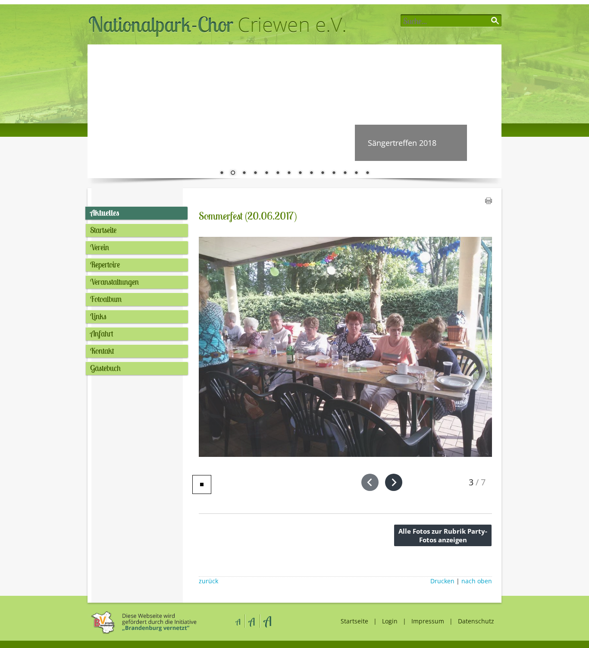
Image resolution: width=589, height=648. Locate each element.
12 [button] (345, 173)
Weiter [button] (488, 111)
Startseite (103, 230)
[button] (370, 482)
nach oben (476, 581)
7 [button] (289, 173)
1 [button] (221, 173)
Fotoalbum (106, 299)
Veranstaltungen (114, 282)
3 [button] (244, 173)
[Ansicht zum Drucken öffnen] (488, 201)
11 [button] (333, 173)
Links (98, 316)
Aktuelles (104, 213)
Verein (99, 247)
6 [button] (277, 173)
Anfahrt (101, 333)
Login (390, 621)
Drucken (442, 581)
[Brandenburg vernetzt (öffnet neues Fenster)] (142, 633)
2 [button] (233, 173)
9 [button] (311, 173)
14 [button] (367, 173)
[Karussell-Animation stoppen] (201, 484)
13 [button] (356, 173)
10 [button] (322, 173)
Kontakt (102, 351)
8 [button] (300, 173)
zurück (208, 581)
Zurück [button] (100, 111)
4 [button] (255, 173)
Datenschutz (476, 621)
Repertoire (105, 264)
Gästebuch (105, 368)
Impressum (427, 621)
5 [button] (266, 173)
